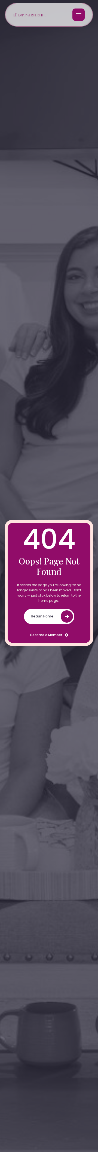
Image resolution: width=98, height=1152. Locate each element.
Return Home (42, 616)
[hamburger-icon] (78, 15)
